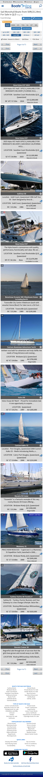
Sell (8, 2)
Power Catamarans (31, 707)
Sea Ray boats (11, 727)
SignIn (37, 2)
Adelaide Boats (11, 699)
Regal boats (11, 734)
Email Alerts (27, 18)
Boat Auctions (31, 693)
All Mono (26, 35)
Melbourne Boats (11, 695)
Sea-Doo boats (31, 723)
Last (35, 48)
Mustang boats (11, 736)
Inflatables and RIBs (12, 711)
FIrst (7, 48)
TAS (22, 25)
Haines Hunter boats (31, 734)
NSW (13, 25)
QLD (7, 25)
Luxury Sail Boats (31, 713)
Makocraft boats (12, 732)
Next (35, 44)
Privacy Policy (30, 745)
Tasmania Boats (12, 700)
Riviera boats (12, 723)
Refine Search (7, 22)
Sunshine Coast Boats (11, 693)
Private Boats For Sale (31, 690)
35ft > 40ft (37, 32)
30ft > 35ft (26, 32)
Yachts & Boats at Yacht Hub (21, 766)
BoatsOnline (16, 774)
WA (36, 25)
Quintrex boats (11, 729)
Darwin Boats (31, 688)
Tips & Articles (30, 742)
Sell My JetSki (31, 699)
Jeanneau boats (12, 730)
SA (27, 25)
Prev (7, 44)
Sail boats (12, 718)
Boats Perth (11, 697)
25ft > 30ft (16, 32)
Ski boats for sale (11, 716)
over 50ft (16, 35)
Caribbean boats (31, 730)
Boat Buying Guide (11, 744)
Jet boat (11, 713)
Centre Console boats (12, 706)
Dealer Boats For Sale (31, 691)
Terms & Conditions (31, 744)
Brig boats (31, 729)
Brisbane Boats (11, 690)
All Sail (37, 35)
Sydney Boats (11, 688)
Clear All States (27, 28)
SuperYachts (31, 709)
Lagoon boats (31, 727)
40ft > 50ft (6, 35)
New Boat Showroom (31, 695)
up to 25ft (6, 32)
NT (31, 25)
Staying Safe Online (11, 742)
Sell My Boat (31, 697)
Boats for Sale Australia (11, 763)
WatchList (29, 2)
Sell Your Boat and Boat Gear (30, 763)
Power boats (31, 706)
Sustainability (11, 745)
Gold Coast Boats (11, 691)
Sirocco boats (31, 725)
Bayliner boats (31, 732)
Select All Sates (16, 28)
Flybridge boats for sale (31, 716)
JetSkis (11, 714)
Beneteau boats (12, 725)
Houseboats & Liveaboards (31, 714)
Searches (19, 2)
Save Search (38, 18)
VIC (18, 25)
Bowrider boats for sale (11, 707)
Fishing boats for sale (11, 709)
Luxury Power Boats (31, 711)
